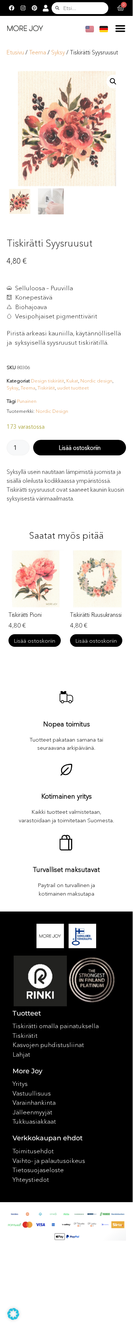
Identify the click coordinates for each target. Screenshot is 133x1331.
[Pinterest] (34, 8)
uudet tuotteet (73, 388)
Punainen (26, 401)
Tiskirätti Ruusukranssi (64, 614)
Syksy (58, 52)
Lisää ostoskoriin (80, 447)
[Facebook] (11, 8)
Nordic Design (52, 411)
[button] (120, 28)
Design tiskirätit (47, 381)
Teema (37, 52)
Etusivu (15, 52)
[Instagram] (22, 8)
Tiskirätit (46, 388)
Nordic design (96, 381)
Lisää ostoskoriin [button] (64, 640)
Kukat (72, 381)
